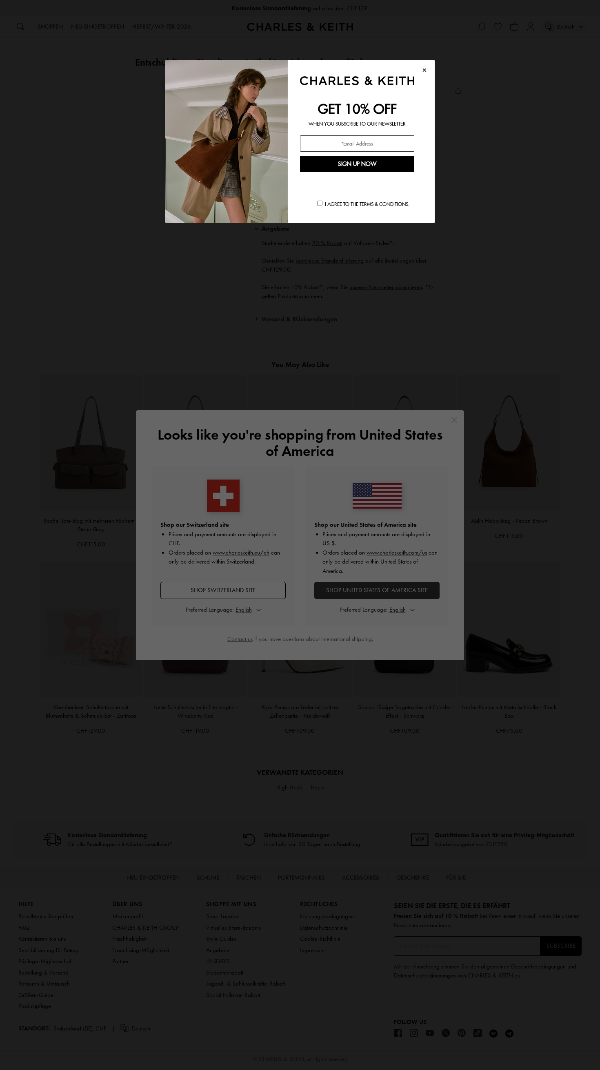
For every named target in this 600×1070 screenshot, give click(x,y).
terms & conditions (384, 204)
